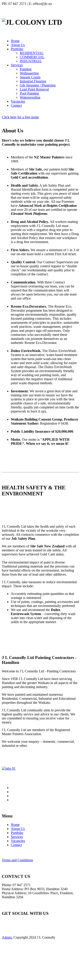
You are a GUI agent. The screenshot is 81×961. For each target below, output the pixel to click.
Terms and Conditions (17, 860)
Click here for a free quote (20, 117)
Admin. (7, 937)
